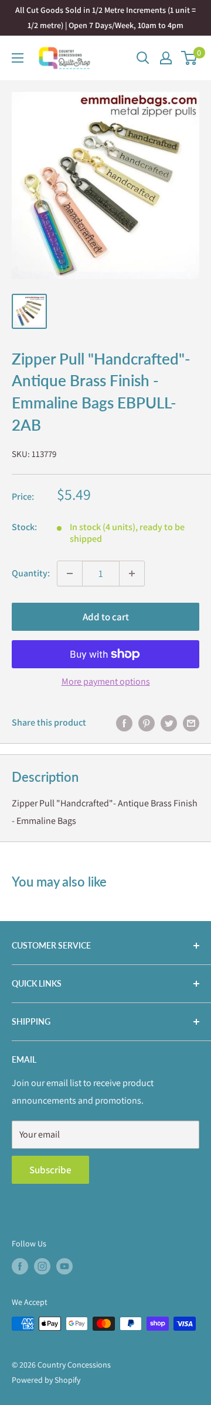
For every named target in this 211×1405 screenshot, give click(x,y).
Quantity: (31, 573)
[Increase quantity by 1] (132, 573)
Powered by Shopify (46, 1380)
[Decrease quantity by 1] (69, 573)
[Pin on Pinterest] (146, 722)
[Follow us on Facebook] (20, 1266)
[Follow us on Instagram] (42, 1266)
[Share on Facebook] (124, 722)
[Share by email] (191, 722)
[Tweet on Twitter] (169, 722)
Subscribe (50, 1169)
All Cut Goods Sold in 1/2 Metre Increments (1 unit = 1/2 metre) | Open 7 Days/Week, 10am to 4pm (105, 17)
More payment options (106, 681)
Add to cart (106, 616)
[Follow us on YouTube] (64, 1266)
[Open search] (143, 57)
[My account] (166, 57)
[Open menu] (17, 58)
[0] (189, 58)
